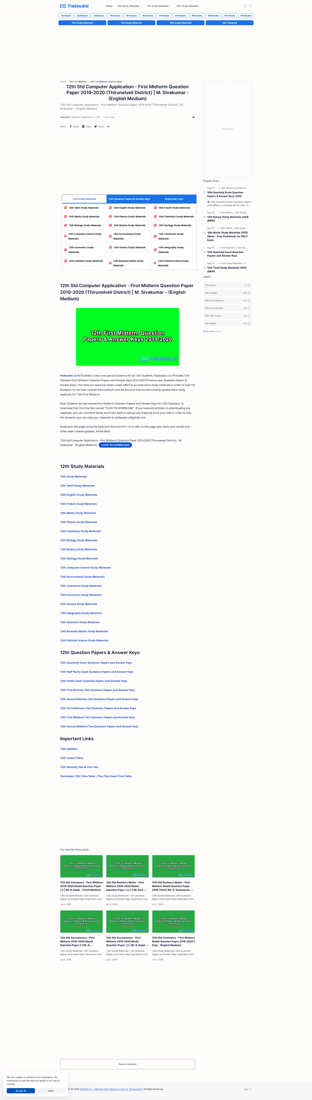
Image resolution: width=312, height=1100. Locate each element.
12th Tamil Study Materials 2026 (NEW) (227, 269)
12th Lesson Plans (71, 758)
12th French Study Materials (174, 207)
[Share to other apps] (108, 126)
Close (51, 1090)
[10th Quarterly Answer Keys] (236, 188)
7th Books (164, 15)
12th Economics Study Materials (81, 250)
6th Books (148, 15)
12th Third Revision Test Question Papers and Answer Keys (98, 708)
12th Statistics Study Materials (86, 260)
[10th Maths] (227, 228)
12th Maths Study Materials (84, 216)
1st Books (66, 15)
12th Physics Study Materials (130, 216)
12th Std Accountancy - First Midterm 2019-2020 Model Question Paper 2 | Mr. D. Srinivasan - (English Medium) (78, 941)
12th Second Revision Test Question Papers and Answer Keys (99, 699)
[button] (244, 5)
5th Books (131, 15)
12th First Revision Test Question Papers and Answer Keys (97, 690)
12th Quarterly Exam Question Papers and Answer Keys (96, 662)
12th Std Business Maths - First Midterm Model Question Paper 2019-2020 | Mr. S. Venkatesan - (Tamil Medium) (171, 886)
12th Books (246, 15)
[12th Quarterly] (229, 247)
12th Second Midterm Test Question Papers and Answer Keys (99, 726)
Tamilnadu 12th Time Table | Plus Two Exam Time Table (96, 776)
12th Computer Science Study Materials (84, 236)
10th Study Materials (180, 22)
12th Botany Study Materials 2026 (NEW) (227, 218)
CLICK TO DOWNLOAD (115, 445)
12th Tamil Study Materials (84, 207)
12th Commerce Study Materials (170, 236)
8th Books (180, 15)
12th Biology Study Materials (85, 225)
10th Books (213, 15)
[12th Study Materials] (245, 212)
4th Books (115, 15)
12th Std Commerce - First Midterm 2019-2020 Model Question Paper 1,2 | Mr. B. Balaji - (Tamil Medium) (81, 886)
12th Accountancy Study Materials (127, 236)
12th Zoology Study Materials (174, 225)
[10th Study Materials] (244, 228)
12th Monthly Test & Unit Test (79, 767)
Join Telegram (229, 22)
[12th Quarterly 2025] (248, 247)
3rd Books (98, 15)
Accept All (21, 1090)
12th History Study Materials (130, 247)
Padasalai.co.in (70, 375)
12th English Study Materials (130, 207)
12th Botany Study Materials (129, 225)
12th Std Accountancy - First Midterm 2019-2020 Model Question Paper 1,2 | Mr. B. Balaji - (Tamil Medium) (126, 941)
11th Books (229, 15)
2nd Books (82, 15)
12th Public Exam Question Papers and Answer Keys (93, 681)
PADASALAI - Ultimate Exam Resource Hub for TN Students (110, 1089)
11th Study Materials (131, 22)
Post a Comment (127, 1064)
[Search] (250, 5)
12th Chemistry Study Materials (176, 216)
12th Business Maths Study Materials (128, 263)
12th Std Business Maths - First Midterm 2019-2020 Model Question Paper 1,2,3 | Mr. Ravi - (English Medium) (125, 886)
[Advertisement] (156, 49)
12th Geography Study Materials (171, 250)
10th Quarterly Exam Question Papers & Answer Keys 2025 (225, 194)
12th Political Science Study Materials (173, 263)
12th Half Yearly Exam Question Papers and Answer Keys (96, 672)
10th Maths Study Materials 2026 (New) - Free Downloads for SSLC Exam (227, 236)
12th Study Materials (82, 22)
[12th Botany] (227, 212)
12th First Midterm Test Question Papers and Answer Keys (97, 717)
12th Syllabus (69, 749)
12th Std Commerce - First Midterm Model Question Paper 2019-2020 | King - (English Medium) (173, 941)
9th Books (197, 15)
